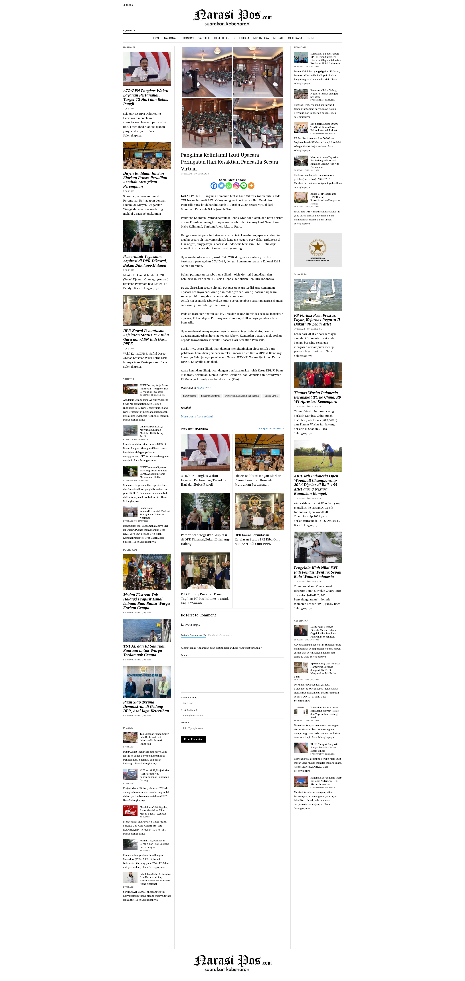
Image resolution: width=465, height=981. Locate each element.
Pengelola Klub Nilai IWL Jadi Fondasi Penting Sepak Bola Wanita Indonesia (317, 572)
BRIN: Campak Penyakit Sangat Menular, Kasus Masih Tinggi (324, 747)
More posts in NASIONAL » (271, 428)
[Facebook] (214, 185)
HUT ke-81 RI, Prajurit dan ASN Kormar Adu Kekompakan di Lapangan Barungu (154, 775)
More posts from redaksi (197, 416)
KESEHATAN (221, 38)
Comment (186, 655)
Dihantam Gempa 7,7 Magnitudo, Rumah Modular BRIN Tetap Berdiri (151, 431)
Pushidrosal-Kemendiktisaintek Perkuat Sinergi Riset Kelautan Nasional (155, 512)
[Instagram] (236, 185)
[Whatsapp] (228, 185)
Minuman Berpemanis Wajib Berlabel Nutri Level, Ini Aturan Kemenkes (326, 781)
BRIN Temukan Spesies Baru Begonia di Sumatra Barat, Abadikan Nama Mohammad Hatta (153, 472)
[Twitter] (221, 185)
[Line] (243, 185)
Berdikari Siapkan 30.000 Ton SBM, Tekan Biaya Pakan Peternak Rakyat (324, 127)
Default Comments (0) (193, 635)
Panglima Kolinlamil (210, 395)
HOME (156, 38)
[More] (251, 185)
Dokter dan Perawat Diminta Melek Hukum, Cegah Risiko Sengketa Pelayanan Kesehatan (323, 631)
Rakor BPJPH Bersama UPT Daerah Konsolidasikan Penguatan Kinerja (325, 198)
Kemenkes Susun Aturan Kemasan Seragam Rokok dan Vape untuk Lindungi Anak (324, 712)
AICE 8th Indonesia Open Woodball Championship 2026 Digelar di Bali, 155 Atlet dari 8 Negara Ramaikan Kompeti (316, 485)
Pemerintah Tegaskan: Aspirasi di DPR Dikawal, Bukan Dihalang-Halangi (145, 260)
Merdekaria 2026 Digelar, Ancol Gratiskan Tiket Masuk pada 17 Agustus (154, 810)
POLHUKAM (241, 38)
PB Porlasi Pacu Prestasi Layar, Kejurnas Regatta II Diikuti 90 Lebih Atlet (317, 319)
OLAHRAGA (295, 38)
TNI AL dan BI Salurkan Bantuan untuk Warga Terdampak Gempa (144, 650)
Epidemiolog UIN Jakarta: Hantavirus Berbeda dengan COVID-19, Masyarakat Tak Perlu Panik (317, 670)
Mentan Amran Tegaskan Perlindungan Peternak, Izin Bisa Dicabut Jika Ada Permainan (324, 162)
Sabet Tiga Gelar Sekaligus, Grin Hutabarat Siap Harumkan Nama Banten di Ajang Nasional (155, 878)
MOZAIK (278, 38)
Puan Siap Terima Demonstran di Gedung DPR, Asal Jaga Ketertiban (146, 706)
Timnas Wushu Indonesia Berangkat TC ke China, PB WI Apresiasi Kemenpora (317, 397)
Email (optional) (189, 710)
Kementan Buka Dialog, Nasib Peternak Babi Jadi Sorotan (324, 93)
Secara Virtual (271, 395)
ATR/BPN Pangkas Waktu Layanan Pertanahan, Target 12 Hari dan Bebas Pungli (145, 97)
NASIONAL (170, 38)
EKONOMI (188, 38)
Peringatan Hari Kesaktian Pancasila (242, 395)
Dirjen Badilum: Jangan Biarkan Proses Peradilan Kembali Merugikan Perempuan (145, 179)
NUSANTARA (261, 38)
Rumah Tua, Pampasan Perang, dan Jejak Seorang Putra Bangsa (154, 844)
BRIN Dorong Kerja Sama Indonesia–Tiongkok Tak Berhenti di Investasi (154, 388)
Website (185, 722)
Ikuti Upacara (189, 395)
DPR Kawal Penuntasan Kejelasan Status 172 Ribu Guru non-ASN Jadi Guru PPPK (146, 337)
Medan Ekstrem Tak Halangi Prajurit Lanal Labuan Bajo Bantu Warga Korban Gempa (146, 601)
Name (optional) (189, 697)
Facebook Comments (220, 635)
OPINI (310, 38)
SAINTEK (204, 38)
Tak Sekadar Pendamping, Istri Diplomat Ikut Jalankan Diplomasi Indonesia (154, 738)
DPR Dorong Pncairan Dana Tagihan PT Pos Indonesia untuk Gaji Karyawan (205, 598)
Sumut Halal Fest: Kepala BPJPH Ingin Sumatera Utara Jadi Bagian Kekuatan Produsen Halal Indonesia (325, 58)
